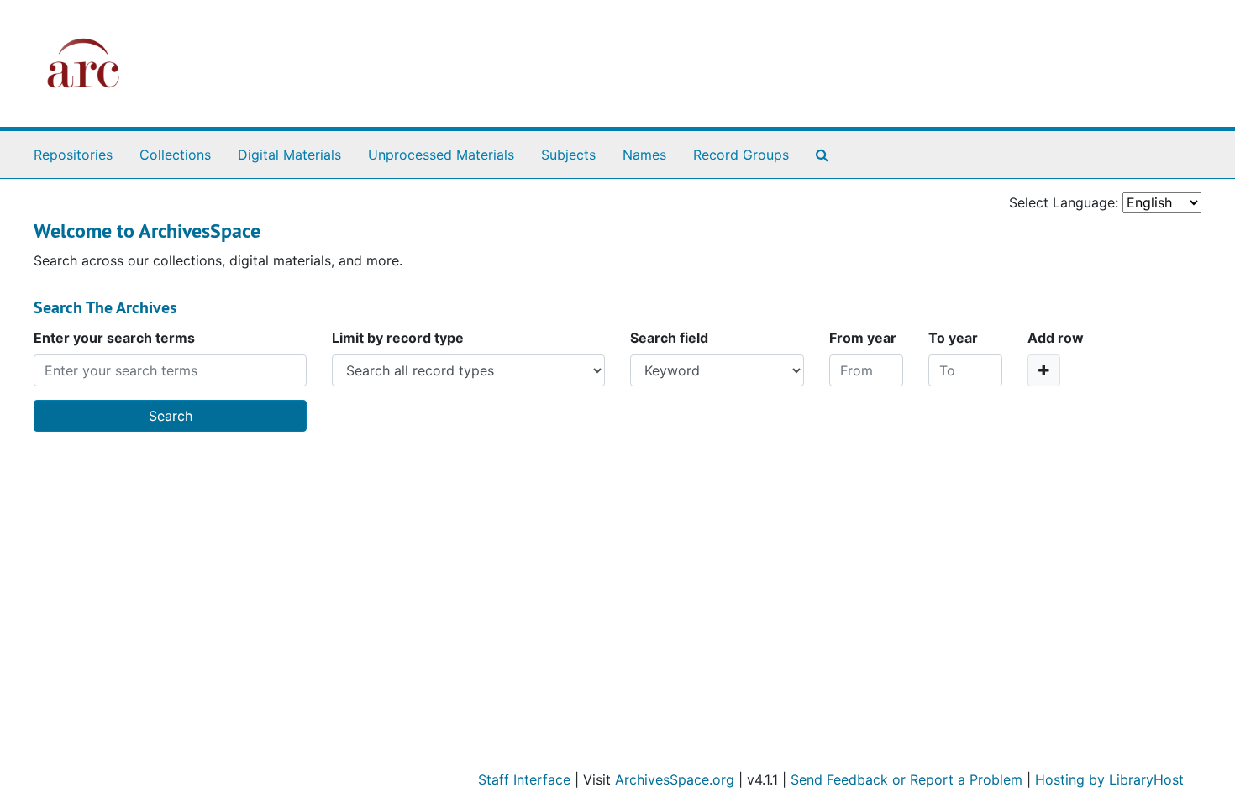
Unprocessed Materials (441, 154)
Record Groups (741, 154)
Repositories (73, 154)
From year (862, 337)
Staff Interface (524, 779)
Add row (1055, 337)
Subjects (568, 154)
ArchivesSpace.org (674, 779)
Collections (175, 154)
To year (953, 337)
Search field (669, 337)
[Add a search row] (1043, 370)
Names (644, 154)
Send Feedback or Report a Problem (906, 779)
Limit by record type (398, 337)
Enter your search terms (114, 337)
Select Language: (1063, 202)
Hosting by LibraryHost (1109, 779)
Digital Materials (289, 154)
